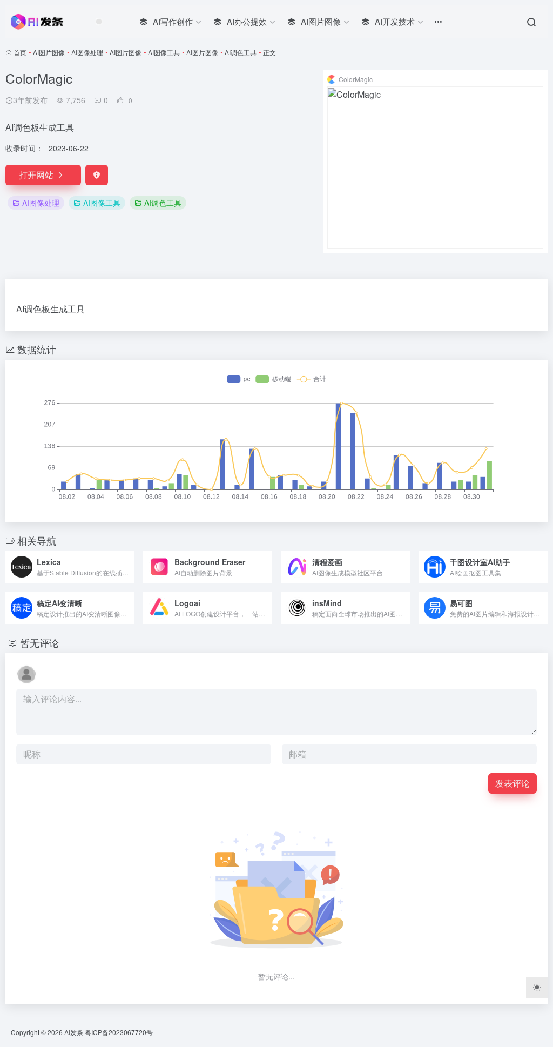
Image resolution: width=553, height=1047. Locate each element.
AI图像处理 (87, 52)
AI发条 (73, 1032)
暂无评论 (39, 642)
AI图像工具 (164, 52)
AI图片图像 (49, 52)
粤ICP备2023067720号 (119, 1032)
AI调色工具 (241, 52)
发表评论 (512, 783)
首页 (20, 52)
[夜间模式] (537, 987)
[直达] (128, 566)
